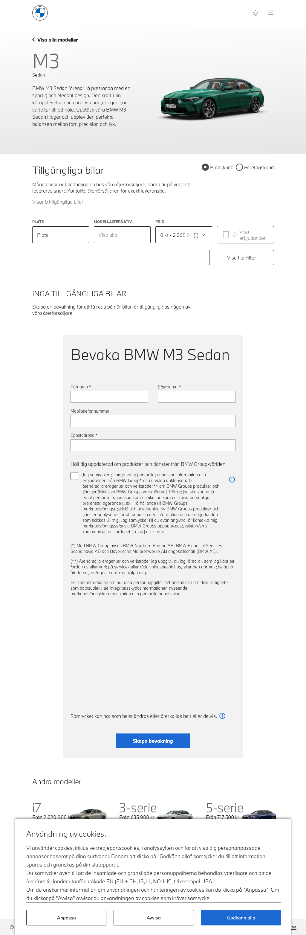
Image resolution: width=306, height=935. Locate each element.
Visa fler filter (241, 257)
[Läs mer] (232, 480)
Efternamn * (169, 387)
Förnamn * (81, 387)
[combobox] (122, 234)
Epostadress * (84, 435)
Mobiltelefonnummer (90, 411)
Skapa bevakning (153, 741)
